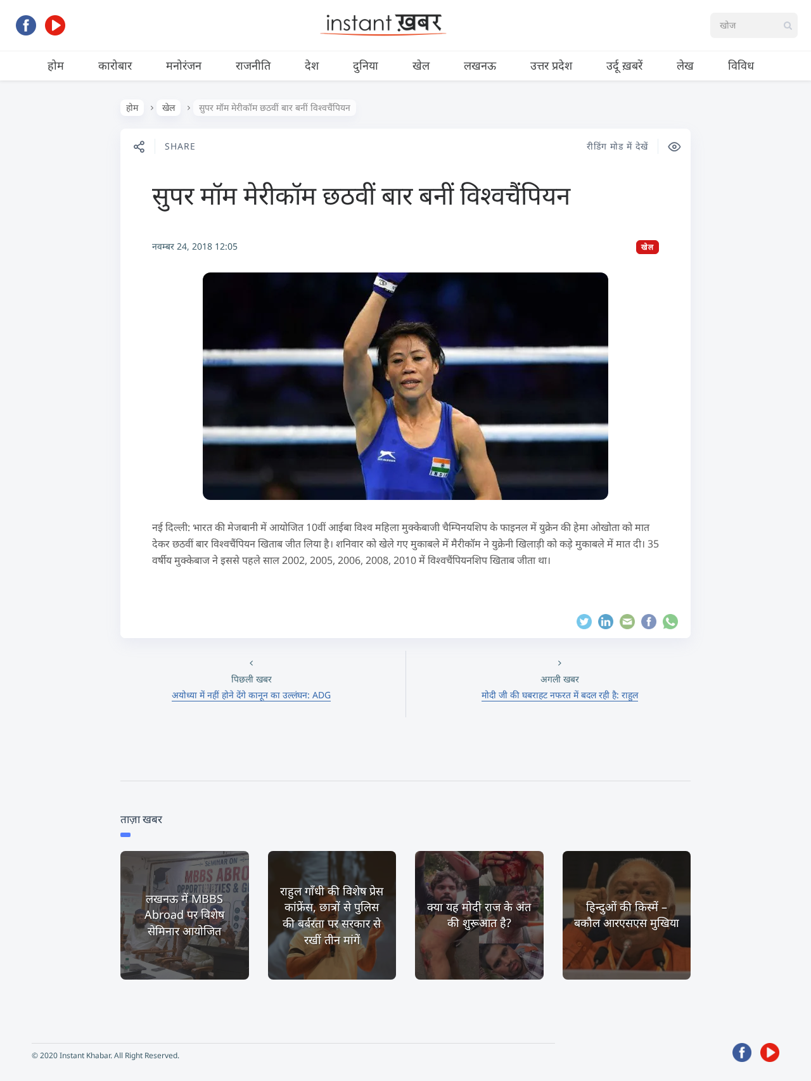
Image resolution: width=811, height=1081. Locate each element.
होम (56, 65)
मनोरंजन (183, 65)
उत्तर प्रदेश (551, 65)
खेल (421, 65)
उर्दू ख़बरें (624, 65)
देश (312, 65)
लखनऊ (480, 65)
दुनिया (365, 65)
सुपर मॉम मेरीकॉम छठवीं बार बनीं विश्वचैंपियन (361, 194)
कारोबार (115, 65)
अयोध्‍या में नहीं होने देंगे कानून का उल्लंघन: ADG (251, 695)
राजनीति (253, 65)
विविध (741, 65)
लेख (685, 65)
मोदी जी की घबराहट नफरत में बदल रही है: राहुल (560, 695)
